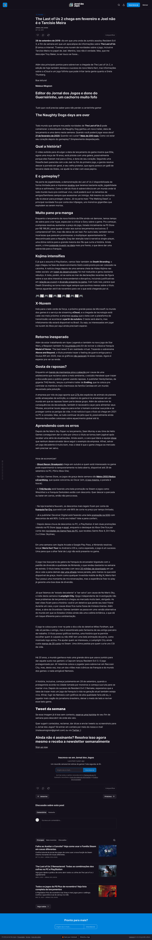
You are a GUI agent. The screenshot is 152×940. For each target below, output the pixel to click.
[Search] (119, 5)
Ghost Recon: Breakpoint (50, 464)
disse (113, 438)
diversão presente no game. (73, 282)
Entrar (145, 5)
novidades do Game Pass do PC (62, 531)
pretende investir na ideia (62, 245)
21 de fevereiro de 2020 (47, 136)
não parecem (80, 356)
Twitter (76, 730)
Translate (40, 14)
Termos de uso (89, 775)
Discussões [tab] (62, 840)
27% (77, 395)
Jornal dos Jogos (41, 28)
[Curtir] (37, 35)
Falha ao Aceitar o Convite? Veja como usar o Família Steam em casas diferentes (65, 848)
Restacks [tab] (51, 812)
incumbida (70, 346)
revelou (71, 185)
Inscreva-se (133, 5)
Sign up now (41, 747)
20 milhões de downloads (93, 568)
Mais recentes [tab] (51, 840)
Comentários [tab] (41, 812)
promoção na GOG (101, 515)
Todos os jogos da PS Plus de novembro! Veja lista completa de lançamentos (61, 888)
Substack (132, 937)
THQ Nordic (45, 489)
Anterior (44, 796)
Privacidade (21, 937)
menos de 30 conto (51, 643)
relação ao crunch (48, 282)
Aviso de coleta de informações (80, 777)
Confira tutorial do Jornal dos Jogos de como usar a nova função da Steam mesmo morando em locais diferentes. (63, 853)
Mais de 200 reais (89, 136)
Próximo (108, 796)
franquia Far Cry (43, 509)
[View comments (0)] (43, 35)
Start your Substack (70, 937)
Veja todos (41, 906)
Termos (28, 937)
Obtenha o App (85, 937)
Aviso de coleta (36, 937)
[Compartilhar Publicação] (124, 5)
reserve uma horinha (86, 714)
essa (59, 527)
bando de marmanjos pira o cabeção (67, 372)
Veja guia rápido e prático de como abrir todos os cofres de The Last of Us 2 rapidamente (64, 873)
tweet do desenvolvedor (66, 272)
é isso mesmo (92, 480)
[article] (76, 853)
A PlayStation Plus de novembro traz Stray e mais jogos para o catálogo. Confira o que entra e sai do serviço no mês (63, 893)
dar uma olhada (69, 572)
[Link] (32, 95)
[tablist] (45, 812)
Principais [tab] (40, 840)
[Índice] (2, 470)
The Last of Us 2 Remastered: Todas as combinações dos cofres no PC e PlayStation (64, 868)
